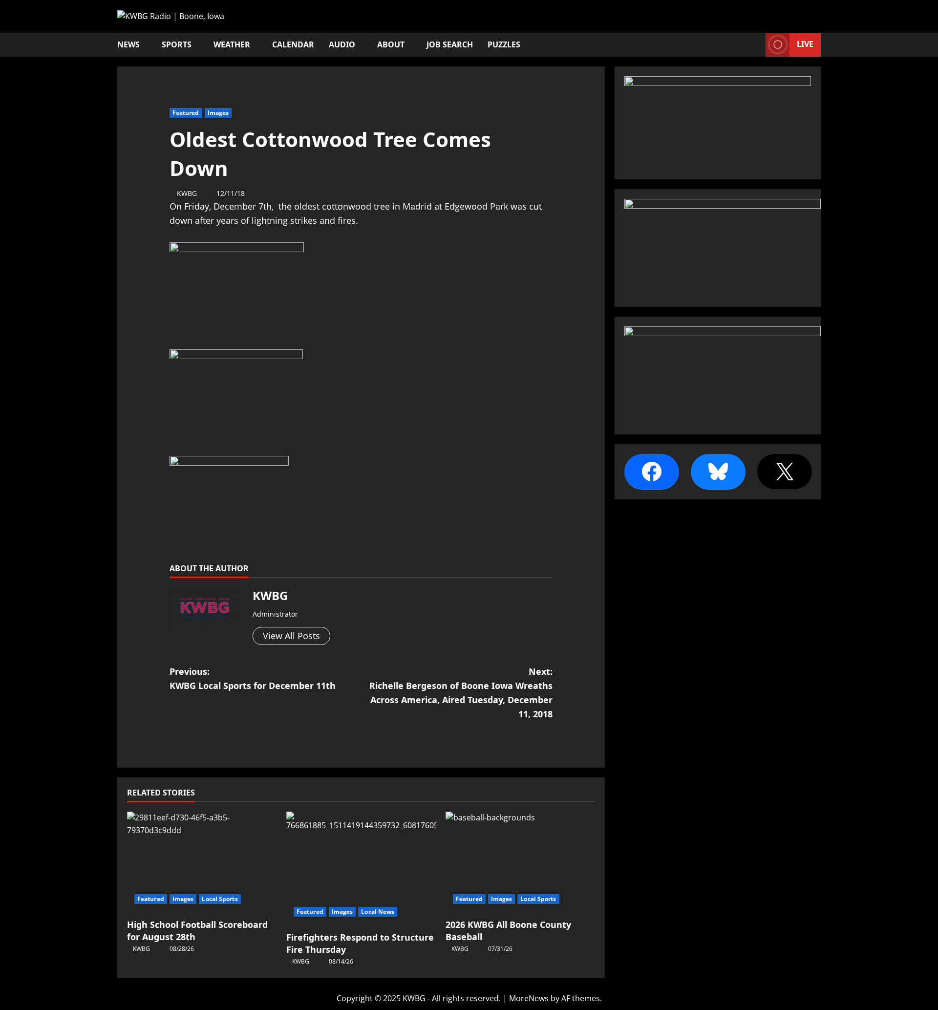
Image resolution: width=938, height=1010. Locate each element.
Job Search (449, 44)
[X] (784, 471)
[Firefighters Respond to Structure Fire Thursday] (361, 868)
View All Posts (291, 636)
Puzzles (504, 44)
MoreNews (529, 998)
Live (805, 44)
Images (218, 112)
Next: (461, 692)
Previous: (253, 678)
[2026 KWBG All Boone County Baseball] (520, 861)
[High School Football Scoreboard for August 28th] (202, 861)
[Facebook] (651, 471)
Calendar (293, 44)
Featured (185, 112)
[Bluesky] (718, 471)
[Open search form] (755, 44)
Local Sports (219, 899)
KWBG (187, 193)
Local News (377, 911)
